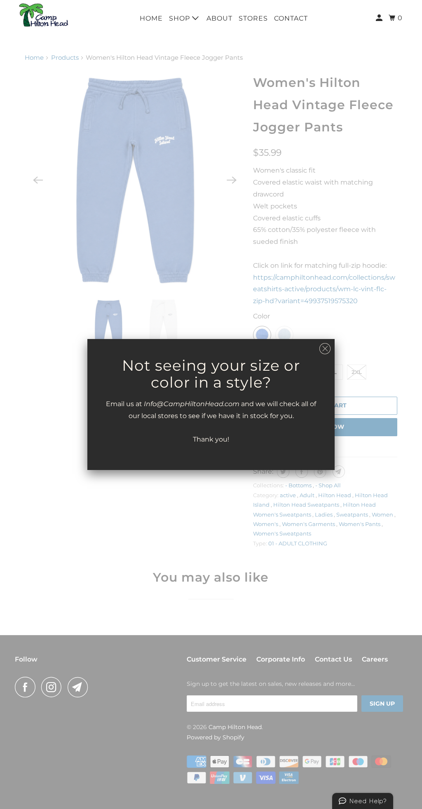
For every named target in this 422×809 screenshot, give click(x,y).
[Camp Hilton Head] (44, 15)
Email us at (125, 404)
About (219, 18)
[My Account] (380, 18)
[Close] (325, 349)
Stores (253, 18)
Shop (180, 18)
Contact (291, 18)
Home (151, 18)
